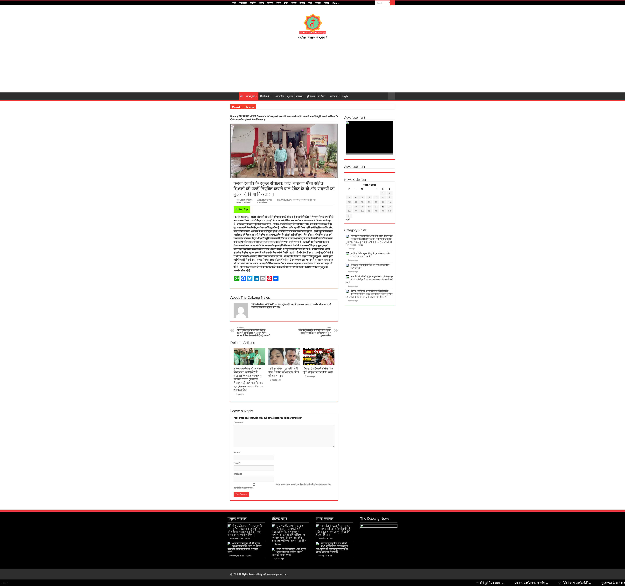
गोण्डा (310, 3)
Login (345, 96)
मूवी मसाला (311, 96)
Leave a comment (243, 202)
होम (234, 95)
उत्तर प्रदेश (243, 3)
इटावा (279, 3)
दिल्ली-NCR (265, 96)
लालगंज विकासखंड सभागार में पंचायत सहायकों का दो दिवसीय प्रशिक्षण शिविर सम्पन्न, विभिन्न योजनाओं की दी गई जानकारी (253, 331)
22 (383, 206)
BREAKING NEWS (247, 116)
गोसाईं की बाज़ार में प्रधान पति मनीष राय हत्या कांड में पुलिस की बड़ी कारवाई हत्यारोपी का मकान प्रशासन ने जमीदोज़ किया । (245, 530)
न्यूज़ (314, 200)
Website (238, 473)
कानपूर (294, 3)
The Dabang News (244, 200)
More (335, 3)
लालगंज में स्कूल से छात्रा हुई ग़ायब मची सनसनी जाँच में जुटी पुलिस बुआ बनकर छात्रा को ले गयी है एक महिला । (333, 530)
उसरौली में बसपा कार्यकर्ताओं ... (508, 583)
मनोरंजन (299, 96)
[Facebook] (363, 3)
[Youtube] (369, 3)
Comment (238, 422)
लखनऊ (326, 3)
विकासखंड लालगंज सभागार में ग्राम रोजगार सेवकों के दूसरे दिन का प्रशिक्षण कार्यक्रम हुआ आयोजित (315, 331)
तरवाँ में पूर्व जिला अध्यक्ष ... (424, 583)
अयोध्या (253, 3)
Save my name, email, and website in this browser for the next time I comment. (282, 486)
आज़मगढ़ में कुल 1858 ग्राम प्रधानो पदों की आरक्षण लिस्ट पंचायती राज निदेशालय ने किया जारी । (244, 548)
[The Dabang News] (312, 25)
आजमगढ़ (270, 3)
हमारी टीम (333, 96)
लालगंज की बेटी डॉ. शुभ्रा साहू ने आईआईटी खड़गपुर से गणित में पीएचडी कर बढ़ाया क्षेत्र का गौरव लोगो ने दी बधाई (369, 279)
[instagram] (373, 3)
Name (237, 452)
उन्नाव (286, 3)
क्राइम (290, 96)
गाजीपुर (302, 3)
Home (233, 116)
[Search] (392, 2)
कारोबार (321, 96)
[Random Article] (391, 96)
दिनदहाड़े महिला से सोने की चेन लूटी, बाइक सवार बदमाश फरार (318, 370)
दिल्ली (234, 3)
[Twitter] (366, 3)
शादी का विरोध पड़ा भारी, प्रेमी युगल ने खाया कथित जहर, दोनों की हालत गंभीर (283, 372)
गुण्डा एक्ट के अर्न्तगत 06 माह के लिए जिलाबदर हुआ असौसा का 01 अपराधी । (575, 583)
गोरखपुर (317, 3)
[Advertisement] (312, 66)
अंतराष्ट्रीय (279, 96)
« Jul (348, 219)
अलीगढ (261, 3)
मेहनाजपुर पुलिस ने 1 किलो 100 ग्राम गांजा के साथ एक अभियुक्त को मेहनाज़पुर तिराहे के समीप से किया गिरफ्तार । (332, 548)
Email (237, 463)
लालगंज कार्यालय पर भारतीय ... (465, 583)
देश (241, 96)
